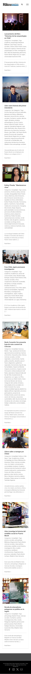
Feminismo (22, 202)
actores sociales (9, 540)
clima (17, 279)
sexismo (21, 220)
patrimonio (22, 52)
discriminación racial (10, 198)
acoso (24, 190)
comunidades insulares (11, 466)
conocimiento (15, 359)
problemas (7, 216)
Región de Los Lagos (19, 54)
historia (6, 289)
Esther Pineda (8, 202)
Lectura (20, 474)
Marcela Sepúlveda (13, 52)
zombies (23, 144)
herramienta (14, 365)
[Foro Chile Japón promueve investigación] (15, 257)
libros (6, 476)
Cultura (12, 46)
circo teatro (10, 464)
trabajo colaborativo (10, 403)
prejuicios (17, 214)
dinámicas (12, 196)
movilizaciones (8, 552)
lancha (15, 474)
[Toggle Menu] (27, 4)
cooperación (8, 281)
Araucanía (15, 355)
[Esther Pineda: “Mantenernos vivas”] (15, 173)
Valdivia (6, 405)
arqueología (14, 42)
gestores (7, 474)
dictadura (11, 120)
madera (20, 293)
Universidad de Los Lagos (12, 299)
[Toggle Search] (22, 4)
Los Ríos (21, 377)
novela (19, 620)
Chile (24, 277)
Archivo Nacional (9, 112)
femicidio (16, 202)
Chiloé (12, 462)
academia (7, 42)
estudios (19, 283)
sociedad (7, 222)
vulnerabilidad (8, 228)
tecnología (23, 401)
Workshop (23, 299)
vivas (23, 226)
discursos (20, 198)
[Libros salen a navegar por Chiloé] (15, 438)
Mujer (13, 208)
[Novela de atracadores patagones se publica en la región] (15, 591)
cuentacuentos (21, 470)
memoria (17, 476)
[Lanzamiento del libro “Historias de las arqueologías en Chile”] (15, 21)
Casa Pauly (13, 44)
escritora (12, 200)
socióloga (13, 222)
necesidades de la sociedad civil (13, 385)
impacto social (21, 369)
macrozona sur (8, 379)
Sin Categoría (15, 110)
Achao (22, 458)
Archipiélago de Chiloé (11, 460)
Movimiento (8, 208)
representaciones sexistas (12, 218)
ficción (16, 122)
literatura (11, 476)
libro (5, 52)
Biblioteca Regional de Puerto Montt (15, 542)
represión (7, 138)
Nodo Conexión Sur (10, 387)
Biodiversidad (21, 275)
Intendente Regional (15, 126)
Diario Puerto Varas (20, 46)
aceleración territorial (19, 351)
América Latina (15, 192)
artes (14, 275)
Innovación (7, 371)
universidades (21, 403)
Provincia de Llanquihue (16, 134)
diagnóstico (12, 363)
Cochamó (13, 118)
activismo (7, 192)
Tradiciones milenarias (15, 297)
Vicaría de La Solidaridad (11, 140)
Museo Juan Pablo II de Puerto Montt (15, 132)
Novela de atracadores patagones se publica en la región (14, 609)
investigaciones (16, 291)
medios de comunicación (11, 206)
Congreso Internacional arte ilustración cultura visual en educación (15, 468)
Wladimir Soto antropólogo (12, 144)
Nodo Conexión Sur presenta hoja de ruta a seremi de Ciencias (15, 344)
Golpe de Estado (13, 124)
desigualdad (13, 194)
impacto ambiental (18, 367)
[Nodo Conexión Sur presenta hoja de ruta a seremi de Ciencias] (15, 330)
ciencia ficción (14, 116)
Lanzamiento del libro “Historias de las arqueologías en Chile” (15, 36)
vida (21, 140)
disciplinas (7, 283)
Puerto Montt (8, 54)
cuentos (18, 118)
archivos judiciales (20, 112)
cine (5, 464)
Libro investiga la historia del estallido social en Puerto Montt (15, 533)
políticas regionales (14, 391)
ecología (13, 283)
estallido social (16, 546)
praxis (12, 214)
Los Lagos (15, 377)
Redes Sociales (16, 216)
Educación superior (10, 48)
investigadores (8, 293)
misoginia (23, 206)
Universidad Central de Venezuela (14, 224)
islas (11, 474)
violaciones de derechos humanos (14, 142)
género (6, 204)
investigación (22, 50)
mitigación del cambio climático (13, 383)
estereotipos (19, 200)
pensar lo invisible (19, 478)
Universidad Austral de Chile (12, 56)
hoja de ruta (22, 365)
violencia (7, 226)
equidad (6, 200)
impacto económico (10, 369)
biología (6, 277)
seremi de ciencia (19, 395)
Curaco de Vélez (9, 472)
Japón (15, 293)
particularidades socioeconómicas (14, 210)
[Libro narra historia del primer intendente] (15, 89)
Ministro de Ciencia (16, 381)
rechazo (6, 556)
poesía (6, 134)
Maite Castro (18, 379)
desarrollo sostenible (18, 281)
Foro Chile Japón (21, 287)
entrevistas (7, 546)
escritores (18, 472)
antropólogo (18, 540)
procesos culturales (10, 554)
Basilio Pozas (16, 616)
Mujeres (18, 208)
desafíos (11, 361)
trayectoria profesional (17, 138)
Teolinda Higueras (9, 480)
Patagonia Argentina (10, 622)
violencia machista (15, 226)
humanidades (13, 289)
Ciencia (24, 355)
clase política (19, 544)
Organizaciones (18, 552)
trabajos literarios (9, 626)
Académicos (14, 273)
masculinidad (20, 204)
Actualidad (15, 40)
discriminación (19, 196)
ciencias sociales (9, 279)
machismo (12, 204)
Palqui (12, 478)
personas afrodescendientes (12, 212)
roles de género (14, 220)
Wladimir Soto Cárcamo (17, 556)
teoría (18, 222)
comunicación (19, 464)
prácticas (7, 214)
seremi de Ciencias (10, 397)
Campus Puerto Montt (16, 277)
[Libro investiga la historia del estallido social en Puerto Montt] (15, 515)
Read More (7, 70)
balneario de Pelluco (10, 114)
